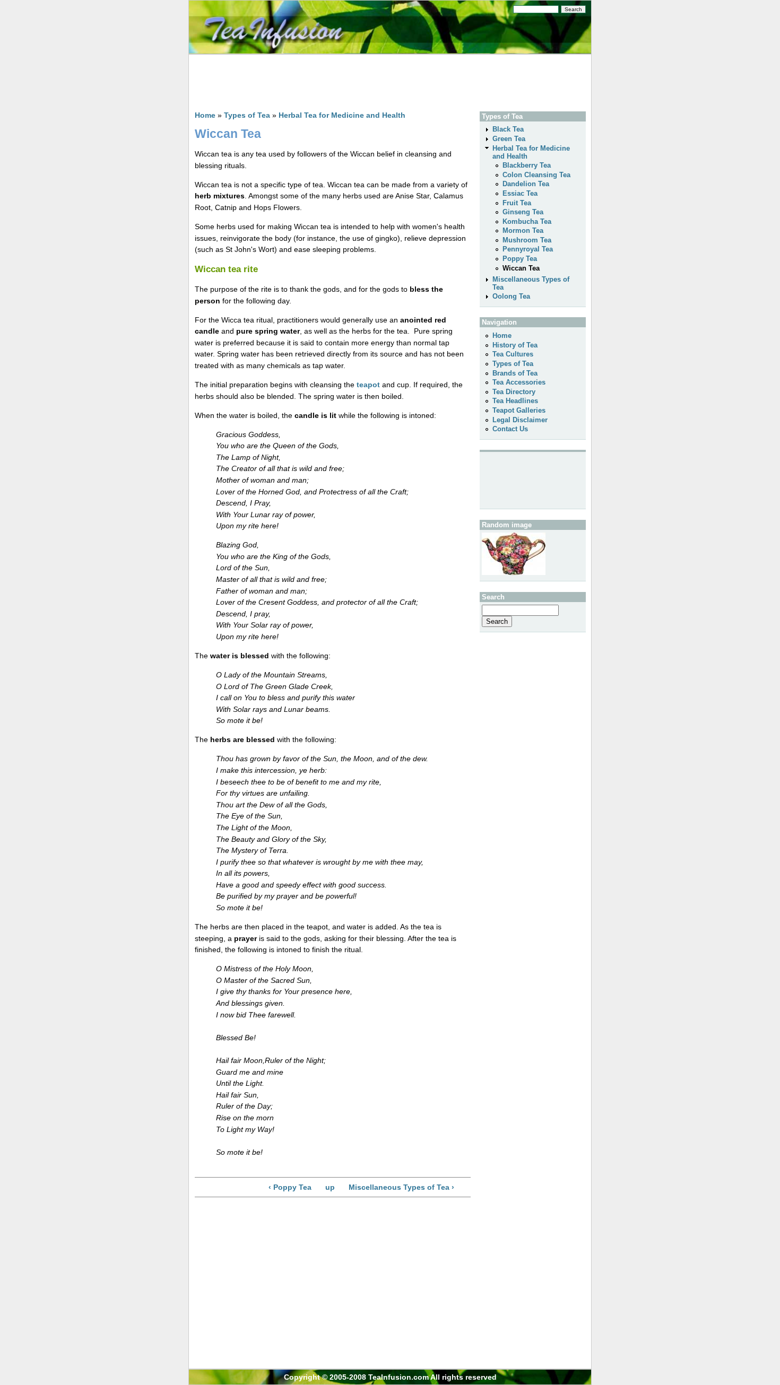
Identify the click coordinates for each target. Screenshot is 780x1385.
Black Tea (508, 129)
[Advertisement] (382, 79)
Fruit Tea (516, 203)
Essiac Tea (520, 193)
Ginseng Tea (522, 212)
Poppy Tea (519, 259)
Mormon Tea (522, 230)
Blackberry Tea (526, 165)
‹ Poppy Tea (289, 1187)
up (330, 1187)
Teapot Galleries (518, 410)
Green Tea (508, 139)
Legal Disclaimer (520, 420)
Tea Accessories (518, 382)
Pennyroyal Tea (527, 249)
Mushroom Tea (526, 240)
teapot (368, 384)
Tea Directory (513, 392)
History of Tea (515, 345)
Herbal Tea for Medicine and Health (342, 115)
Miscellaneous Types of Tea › (401, 1187)
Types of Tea (247, 115)
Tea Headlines (515, 401)
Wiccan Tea (521, 268)
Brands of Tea (515, 373)
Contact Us (510, 429)
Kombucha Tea (526, 221)
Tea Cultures (512, 354)
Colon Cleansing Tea (536, 175)
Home (205, 115)
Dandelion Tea (525, 184)
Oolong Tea (511, 296)
